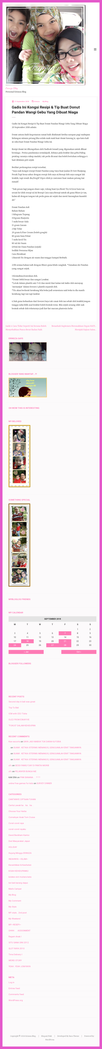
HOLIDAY (13, 847)
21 (65, 641)
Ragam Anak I (15, 936)
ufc (10, 765)
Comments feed (16, 994)
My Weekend (14, 918)
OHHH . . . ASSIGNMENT (19, 930)
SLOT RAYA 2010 (17, 948)
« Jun (26, 652)
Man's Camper (15, 889)
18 (27, 641)
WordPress (49, 1040)
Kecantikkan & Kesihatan (20, 865)
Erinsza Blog (12, 88)
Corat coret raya (16, 823)
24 (15, 645)
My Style (12, 906)
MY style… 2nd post (18, 912)
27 (52, 645)
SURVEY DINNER (44, 783)
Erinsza (37, 101)
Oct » (79, 652)
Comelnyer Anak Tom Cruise (22, 817)
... (9, 747)
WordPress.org (16, 1000)
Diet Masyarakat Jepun (19, 841)
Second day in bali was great (22, 701)
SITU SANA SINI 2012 (19, 942)
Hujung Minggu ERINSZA (20, 853)
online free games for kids (21, 783)
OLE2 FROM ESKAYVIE (19, 719)
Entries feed (14, 988)
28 (65, 645)
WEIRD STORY (15, 960)
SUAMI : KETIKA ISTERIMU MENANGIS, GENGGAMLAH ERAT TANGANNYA (47, 747)
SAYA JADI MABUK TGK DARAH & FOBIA (42, 741)
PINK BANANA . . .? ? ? (30, 777)
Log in (11, 982)
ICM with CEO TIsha (18, 713)
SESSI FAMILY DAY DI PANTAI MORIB (32, 765)
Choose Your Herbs (17, 811)
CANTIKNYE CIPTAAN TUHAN (22, 799)
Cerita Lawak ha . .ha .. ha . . (21, 805)
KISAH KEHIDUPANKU (18, 871)
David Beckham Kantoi (19, 835)
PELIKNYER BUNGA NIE (25, 771)
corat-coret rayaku (17, 829)
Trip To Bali (14, 707)
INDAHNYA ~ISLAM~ (18, 859)
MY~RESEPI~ (15, 924)
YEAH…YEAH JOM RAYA (20, 966)
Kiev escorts (14, 741)
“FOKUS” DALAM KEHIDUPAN (22, 725)
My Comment (15, 900)
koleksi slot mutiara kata (20, 877)
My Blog (45, 101)
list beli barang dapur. (18, 883)
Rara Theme (74, 1036)
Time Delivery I (15, 954)
